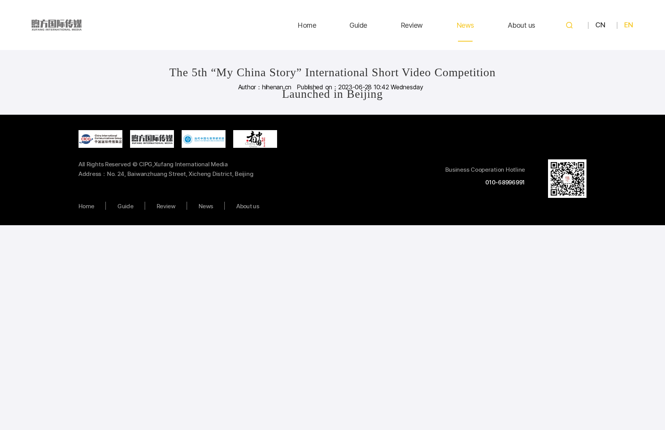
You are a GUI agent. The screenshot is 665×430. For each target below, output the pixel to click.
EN (628, 25)
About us (521, 25)
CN (600, 25)
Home (306, 25)
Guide (358, 25)
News (465, 25)
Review (412, 25)
